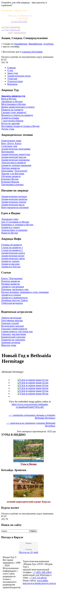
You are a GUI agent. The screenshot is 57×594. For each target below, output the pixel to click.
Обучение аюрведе (11, 176)
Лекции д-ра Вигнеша (12, 173)
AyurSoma (48, 44)
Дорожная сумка (9, 219)
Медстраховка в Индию (13, 104)
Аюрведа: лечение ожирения (16, 165)
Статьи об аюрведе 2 (12, 250)
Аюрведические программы (15, 149)
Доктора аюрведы (10, 168)
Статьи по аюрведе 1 (12, 247)
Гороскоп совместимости (14, 328)
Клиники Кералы (10, 181)
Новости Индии (9, 233)
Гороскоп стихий (10, 323)
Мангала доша (8, 345)
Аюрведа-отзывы (10, 118)
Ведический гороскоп (12, 326)
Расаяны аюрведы (10, 284)
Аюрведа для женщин (12, 286)
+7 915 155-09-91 (38, 577)
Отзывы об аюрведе (11, 244)
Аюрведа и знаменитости (14, 297)
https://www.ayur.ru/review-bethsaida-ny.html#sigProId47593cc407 (30, 405)
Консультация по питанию (15, 207)
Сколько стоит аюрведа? (13, 112)
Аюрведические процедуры (15, 154)
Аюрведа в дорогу (10, 227)
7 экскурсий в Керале (12, 120)
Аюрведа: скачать (10, 261)
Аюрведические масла (12, 204)
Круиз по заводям (10, 123)
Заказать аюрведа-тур (13, 96)
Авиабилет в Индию (12, 101)
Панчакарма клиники (12, 184)
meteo (28, 549)
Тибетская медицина (12, 303)
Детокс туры (7, 129)
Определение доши (11, 140)
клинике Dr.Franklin (32, 51)
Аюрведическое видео (12, 255)
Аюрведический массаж (13, 157)
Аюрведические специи (13, 202)
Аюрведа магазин (10, 264)
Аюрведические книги (13, 253)
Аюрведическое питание (14, 196)
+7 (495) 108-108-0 (42, 572)
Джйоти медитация (11, 317)
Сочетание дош (9, 146)
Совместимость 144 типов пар (17, 331)
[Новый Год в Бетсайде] (33, 380)
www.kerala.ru (36, 583)
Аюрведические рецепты (14, 199)
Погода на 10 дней (28, 552)
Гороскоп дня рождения (13, 334)
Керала (28, 543)
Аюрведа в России (11, 266)
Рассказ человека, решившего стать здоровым (25, 292)
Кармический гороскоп (13, 337)
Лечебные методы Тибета (14, 300)
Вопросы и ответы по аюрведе (17, 115)
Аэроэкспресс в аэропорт (14, 230)
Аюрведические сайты (13, 258)
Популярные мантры (12, 320)
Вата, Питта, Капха (11, 143)
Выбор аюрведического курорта (18, 107)
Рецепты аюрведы (10, 281)
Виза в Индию (8, 98)
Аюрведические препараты (15, 160)
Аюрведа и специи (11, 295)
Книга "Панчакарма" (12, 278)
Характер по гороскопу (13, 339)
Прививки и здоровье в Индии (17, 224)
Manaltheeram (35, 44)
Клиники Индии (10, 179)
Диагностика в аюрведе (13, 162)
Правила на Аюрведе (12, 109)
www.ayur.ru (49, 583)
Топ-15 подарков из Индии (15, 222)
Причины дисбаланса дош (14, 289)
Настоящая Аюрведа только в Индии (20, 126)
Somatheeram (20, 44)
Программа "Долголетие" (14, 170)
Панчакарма (7, 151)
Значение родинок (10, 342)
